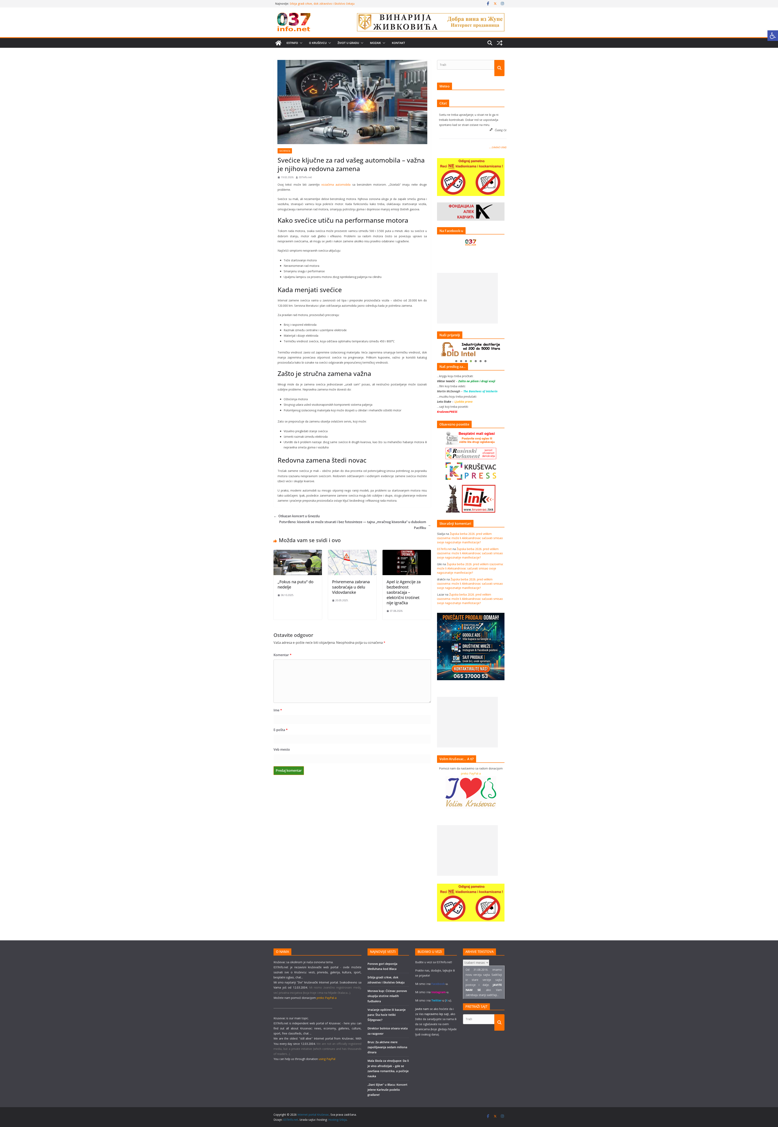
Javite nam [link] (422, 1009)
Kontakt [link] (398, 43)
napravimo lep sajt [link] (436, 1014)
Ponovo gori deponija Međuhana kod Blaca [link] (318, 3)
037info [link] (292, 43)
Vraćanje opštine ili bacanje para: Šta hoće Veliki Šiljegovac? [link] (387, 1015)
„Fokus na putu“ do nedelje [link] (295, 584)
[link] (772, 35)
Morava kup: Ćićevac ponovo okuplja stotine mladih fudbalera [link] (387, 996)
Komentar (283, 655)
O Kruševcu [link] (318, 43)
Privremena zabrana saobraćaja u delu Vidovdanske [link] (351, 587)
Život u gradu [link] (348, 43)
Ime (278, 710)
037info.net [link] (305, 177)
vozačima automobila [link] (336, 184)
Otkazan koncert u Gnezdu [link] (297, 516)
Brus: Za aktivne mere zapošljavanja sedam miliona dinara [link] (387, 1047)
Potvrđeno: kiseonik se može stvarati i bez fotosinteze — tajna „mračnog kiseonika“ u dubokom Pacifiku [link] (355, 525)
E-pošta (281, 730)
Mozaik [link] (375, 43)
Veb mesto (282, 749)
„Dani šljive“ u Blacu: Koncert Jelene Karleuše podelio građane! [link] (387, 1090)
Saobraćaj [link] (284, 150)
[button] (300, 43)
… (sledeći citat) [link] (498, 147)
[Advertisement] (467, 298)
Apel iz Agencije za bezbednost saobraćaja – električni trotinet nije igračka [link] (404, 592)
